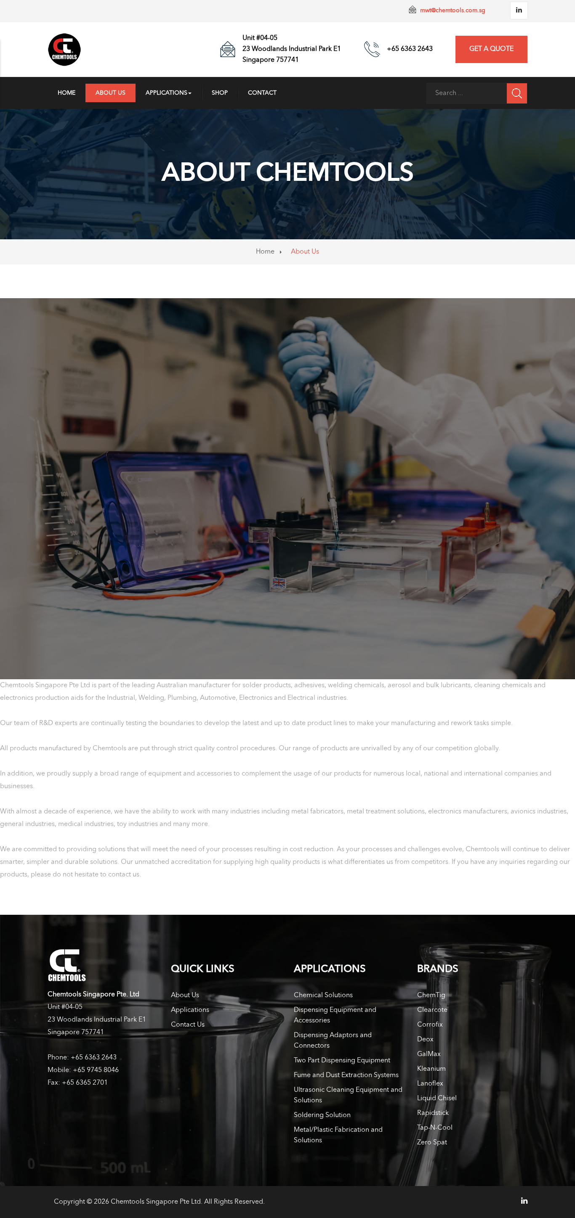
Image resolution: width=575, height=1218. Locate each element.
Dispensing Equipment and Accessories (335, 1015)
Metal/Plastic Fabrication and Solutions (338, 1135)
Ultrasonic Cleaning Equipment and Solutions (348, 1095)
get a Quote (491, 49)
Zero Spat (432, 1142)
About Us (110, 93)
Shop (220, 93)
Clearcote (432, 1010)
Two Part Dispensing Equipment (342, 1060)
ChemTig (431, 995)
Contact (262, 93)
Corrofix (430, 1025)
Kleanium (431, 1069)
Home (66, 93)
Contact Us (188, 1025)
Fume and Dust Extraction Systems (346, 1075)
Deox (425, 1039)
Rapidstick (433, 1113)
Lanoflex (430, 1083)
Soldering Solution (322, 1115)
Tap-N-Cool (435, 1128)
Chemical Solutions (323, 995)
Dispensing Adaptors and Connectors (333, 1040)
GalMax (429, 1054)
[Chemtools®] (64, 49)
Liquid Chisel (437, 1098)
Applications (166, 93)
